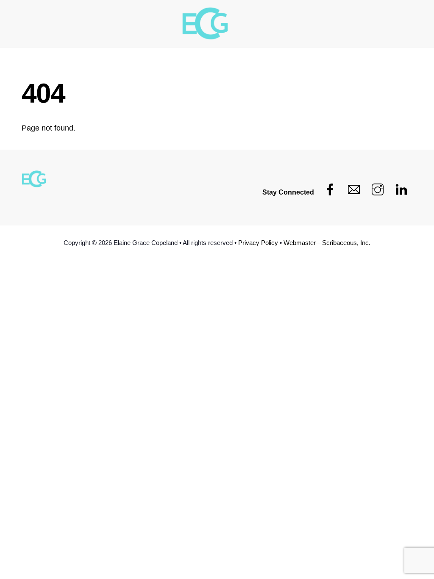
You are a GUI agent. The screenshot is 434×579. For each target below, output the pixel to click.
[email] (354, 190)
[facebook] (330, 190)
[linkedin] (401, 190)
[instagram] (377, 190)
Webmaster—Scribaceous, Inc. (327, 242)
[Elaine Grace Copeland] (205, 24)
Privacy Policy (258, 242)
